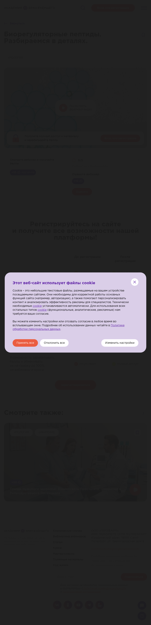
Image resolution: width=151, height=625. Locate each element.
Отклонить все (54, 343)
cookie (37, 306)
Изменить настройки (119, 343)
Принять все (25, 343)
